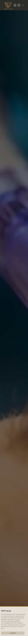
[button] (22, 5)
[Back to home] (8, 5)
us (13, 633)
